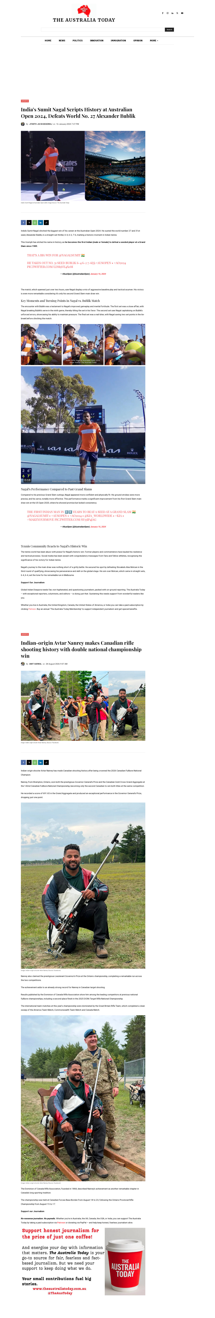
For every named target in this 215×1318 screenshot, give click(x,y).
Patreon (32, 609)
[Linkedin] (172, 13)
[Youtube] (182, 13)
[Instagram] (167, 13)
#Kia (118, 516)
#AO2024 (120, 263)
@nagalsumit (69, 255)
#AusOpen (103, 263)
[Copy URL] (46, 222)
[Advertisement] (107, 72)
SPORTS (25, 101)
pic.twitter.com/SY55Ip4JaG (75, 519)
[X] (177, 13)
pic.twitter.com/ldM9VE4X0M (50, 267)
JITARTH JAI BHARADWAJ (40, 124)
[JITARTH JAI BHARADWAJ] (23, 124)
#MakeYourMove (40, 519)
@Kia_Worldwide (98, 516)
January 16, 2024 (98, 274)
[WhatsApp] (34, 222)
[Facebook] (163, 13)
